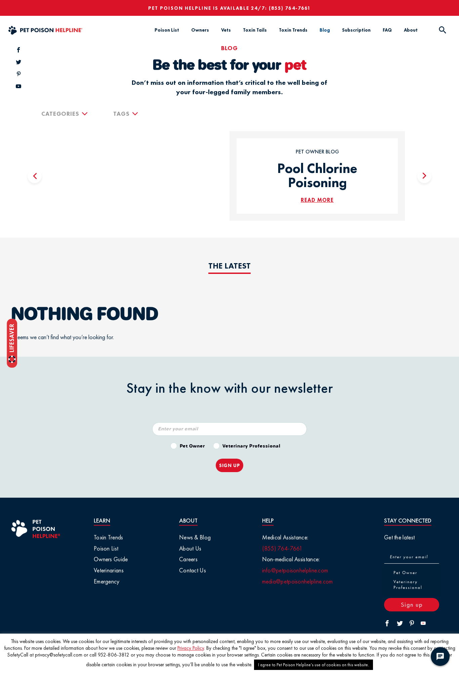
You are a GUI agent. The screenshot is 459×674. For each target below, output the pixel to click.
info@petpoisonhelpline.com (295, 570)
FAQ (387, 30)
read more (317, 200)
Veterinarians (109, 570)
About (411, 30)
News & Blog (195, 537)
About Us (190, 548)
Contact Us (192, 570)
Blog (325, 30)
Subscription (356, 30)
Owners (200, 30)
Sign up (412, 604)
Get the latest (399, 537)
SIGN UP (229, 465)
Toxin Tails (255, 30)
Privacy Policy (190, 648)
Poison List (167, 30)
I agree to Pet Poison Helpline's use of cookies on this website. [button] (313, 665)
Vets (226, 30)
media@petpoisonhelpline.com (297, 581)
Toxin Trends (293, 30)
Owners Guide (111, 559)
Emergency (107, 581)
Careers (188, 559)
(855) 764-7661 (290, 8)
